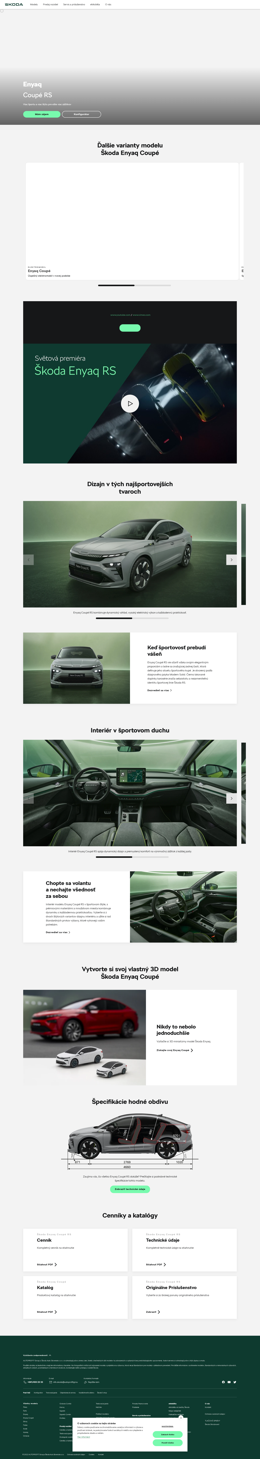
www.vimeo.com (141, 314)
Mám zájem (42, 114)
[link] (130, 1037)
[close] (180, 1417)
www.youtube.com (120, 314)
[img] (14, 4)
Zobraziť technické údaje (130, 1189)
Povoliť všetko (168, 1443)
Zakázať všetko (167, 1434)
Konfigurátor (81, 114)
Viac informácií (83, 1437)
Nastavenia (167, 1426)
